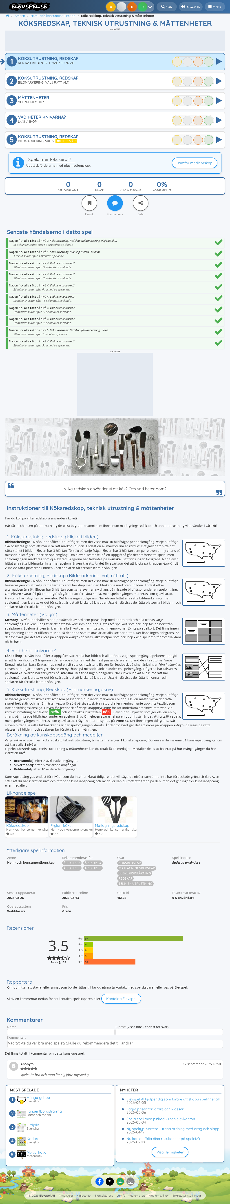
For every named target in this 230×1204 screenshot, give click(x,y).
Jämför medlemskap (194, 163)
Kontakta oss (104, 1195)
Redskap (125, 878)
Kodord (33, 1138)
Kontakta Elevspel (121, 998)
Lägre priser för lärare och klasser (155, 1109)
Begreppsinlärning (135, 873)
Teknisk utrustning (135, 883)
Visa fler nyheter (170, 1152)
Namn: (12, 1027)
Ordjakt (33, 1125)
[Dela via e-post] (130, 1181)
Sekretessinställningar (186, 1195)
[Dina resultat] (151, 6)
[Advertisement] (115, 41)
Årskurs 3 (72, 863)
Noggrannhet (162, 190)
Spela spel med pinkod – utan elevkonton (160, 1119)
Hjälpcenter (84, 1195)
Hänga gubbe (38, 1097)
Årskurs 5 (72, 868)
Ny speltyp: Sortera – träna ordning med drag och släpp (172, 1128)
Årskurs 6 (93, 868)
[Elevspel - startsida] (28, 6)
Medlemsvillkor (159, 1195)
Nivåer (99, 190)
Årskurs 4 (93, 863)
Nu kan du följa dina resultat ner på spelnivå (163, 1138)
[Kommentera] (115, 203)
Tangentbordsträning (44, 1111)
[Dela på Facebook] (99, 1181)
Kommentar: (16, 1037)
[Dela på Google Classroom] (120, 1181)
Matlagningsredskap (112, 825)
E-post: (120, 1027)
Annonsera (66, 1195)
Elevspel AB (47, 1195)
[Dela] (140, 203)
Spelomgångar (68, 190)
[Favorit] (89, 203)
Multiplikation (38, 1152)
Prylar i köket (62, 825)
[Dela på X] (110, 1181)
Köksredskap (17, 825)
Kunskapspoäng (130, 190)
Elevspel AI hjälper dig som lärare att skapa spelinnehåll (173, 1099)
